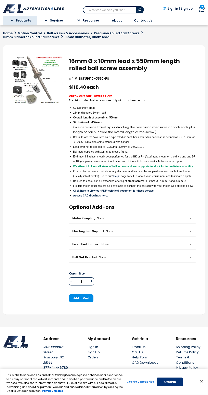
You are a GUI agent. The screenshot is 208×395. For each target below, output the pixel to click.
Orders (93, 357)
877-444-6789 (55, 367)
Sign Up (187, 9)
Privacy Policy (187, 367)
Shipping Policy (188, 347)
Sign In (172, 9)
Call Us (137, 352)
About (117, 20)
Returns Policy (187, 352)
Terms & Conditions (185, 360)
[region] (104, 382)
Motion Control (30, 33)
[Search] (140, 9)
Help (116, 176)
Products (23, 20)
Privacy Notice (53, 391)
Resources (91, 20)
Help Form (140, 357)
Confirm (170, 382)
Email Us (138, 347)
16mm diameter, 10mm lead (86, 37)
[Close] (201, 381)
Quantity (77, 273)
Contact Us (143, 20)
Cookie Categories (140, 382)
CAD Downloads (145, 362)
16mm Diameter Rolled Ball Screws (31, 37)
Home (8, 33)
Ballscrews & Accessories (68, 33)
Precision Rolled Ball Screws (116, 33)
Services (57, 20)
